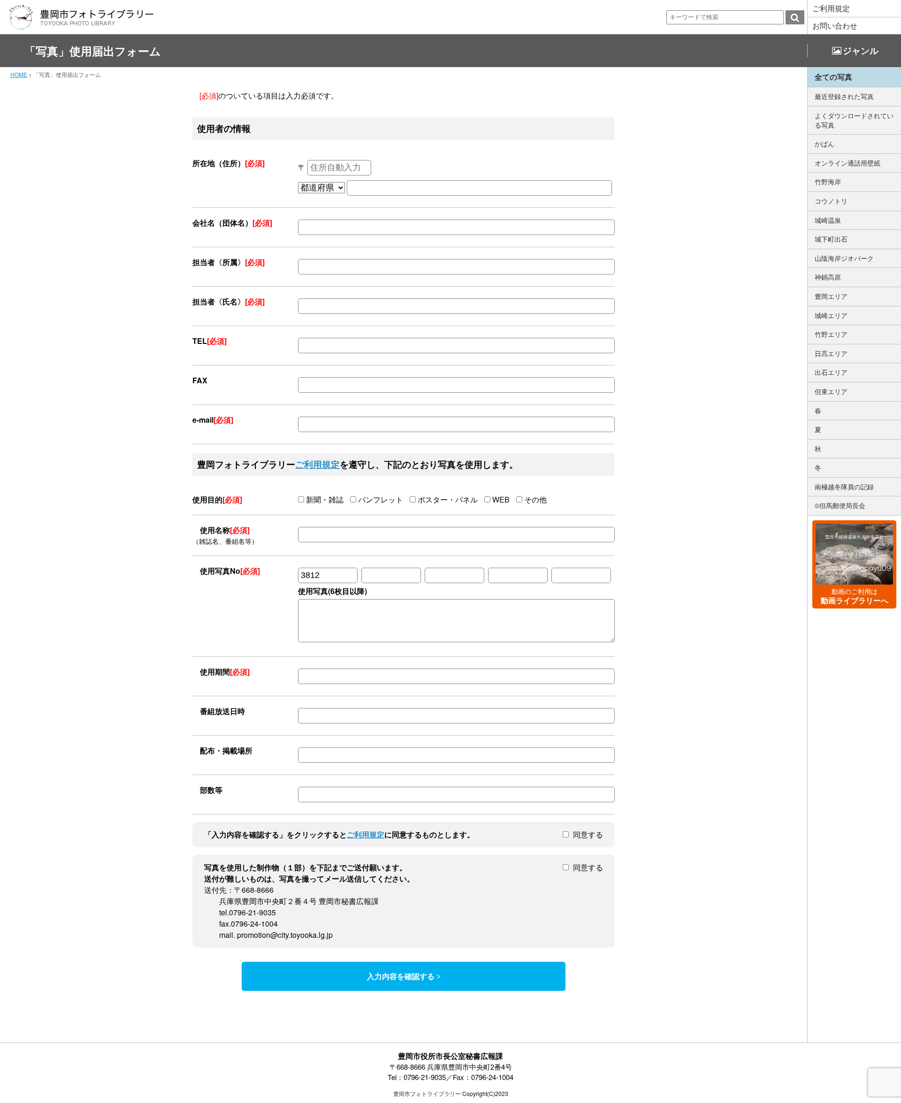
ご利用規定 (831, 8)
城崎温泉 (828, 220)
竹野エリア (831, 334)
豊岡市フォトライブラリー (427, 1093)
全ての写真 (833, 76)
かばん (824, 143)
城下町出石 (831, 238)
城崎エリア (831, 315)
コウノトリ (831, 200)
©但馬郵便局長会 (840, 505)
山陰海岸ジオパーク (844, 258)
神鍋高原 (828, 276)
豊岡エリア (831, 296)
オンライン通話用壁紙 (847, 162)
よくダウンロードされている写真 (854, 120)
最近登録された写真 (844, 96)
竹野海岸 (828, 181)
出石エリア (831, 372)
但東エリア (831, 391)
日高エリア (831, 353)
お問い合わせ (834, 25)
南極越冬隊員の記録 (844, 486)
